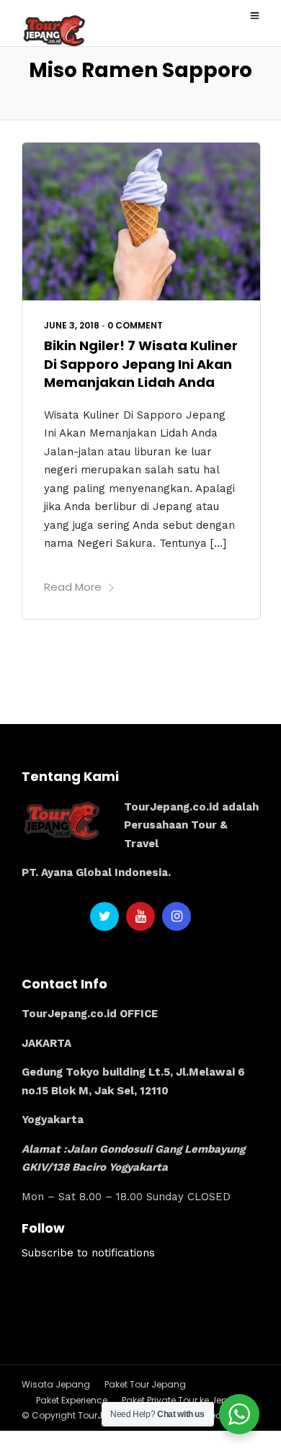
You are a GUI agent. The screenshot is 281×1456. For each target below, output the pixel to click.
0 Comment (135, 325)
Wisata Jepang (56, 1384)
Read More (73, 586)
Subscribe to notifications (88, 1252)
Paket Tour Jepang (145, 1384)
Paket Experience (71, 1400)
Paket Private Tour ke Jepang (184, 1400)
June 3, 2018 (71, 325)
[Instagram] (176, 916)
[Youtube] (140, 916)
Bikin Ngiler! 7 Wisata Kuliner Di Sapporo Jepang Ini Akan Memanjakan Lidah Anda (141, 363)
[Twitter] (104, 916)
